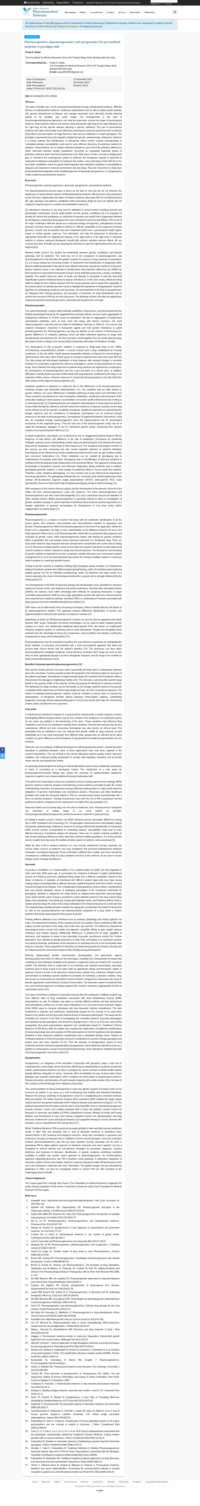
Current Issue (96, 12)
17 (57, 509)
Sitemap (110, 1482)
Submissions (149, 12)
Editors (83, 12)
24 (85, 649)
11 (45, 403)
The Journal (70, 12)
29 (90, 959)
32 (89, 1005)
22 (40, 579)
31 (53, 1005)
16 (77, 495)
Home (35, 1482)
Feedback (137, 1482)
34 (62, 1042)
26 (113, 840)
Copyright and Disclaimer (156, 1482)
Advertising (48, 2)
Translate (168, 4)
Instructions (135, 12)
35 (65, 1042)
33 (102, 1022)
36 (66, 1052)
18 (56, 533)
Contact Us (77, 2)
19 (27, 547)
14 (57, 456)
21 (40, 557)
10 (78, 389)
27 (59, 859)
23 (67, 636)
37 (115, 1102)
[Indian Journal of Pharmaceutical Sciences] (40, 12)
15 (114, 483)
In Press (122, 12)
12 (66, 430)
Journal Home (33, 2)
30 (47, 989)
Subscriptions (63, 2)
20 (30, 547)
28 (119, 904)
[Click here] (100, 1490)
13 (80, 446)
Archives (110, 12)
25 (105, 802)
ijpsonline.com (98, 1486)
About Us (46, 1482)
